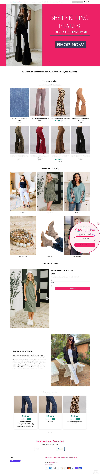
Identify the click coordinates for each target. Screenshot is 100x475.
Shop (28, 2)
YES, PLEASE (84, 245)
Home (25, 2)
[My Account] (84, 2)
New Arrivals (34, 2)
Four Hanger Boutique (16, 2)
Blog (48, 2)
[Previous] (12, 298)
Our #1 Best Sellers (50, 81)
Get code (61, 449)
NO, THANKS (85, 238)
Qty (51, 285)
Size (51, 280)
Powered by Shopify (49, 464)
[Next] (47, 298)
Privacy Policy (64, 457)
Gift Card (56, 2)
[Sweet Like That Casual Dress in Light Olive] (29, 298)
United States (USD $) (76, 2)
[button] (58, 120)
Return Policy (57, 457)
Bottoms (39, 2)
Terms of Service (73, 457)
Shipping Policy (48, 457)
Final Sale (44, 2)
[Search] (86, 2)
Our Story (52, 2)
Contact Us (61, 2)
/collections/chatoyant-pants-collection (50, 35)
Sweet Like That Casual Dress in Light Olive (62, 270)
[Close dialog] (98, 223)
